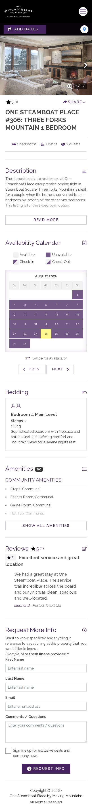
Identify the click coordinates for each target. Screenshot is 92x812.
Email (10, 697)
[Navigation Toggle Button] (83, 11)
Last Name (14, 678)
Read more (46, 220)
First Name (14, 659)
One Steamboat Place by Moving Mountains (46, 796)
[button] (6, 65)
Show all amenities (46, 526)
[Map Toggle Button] (84, 29)
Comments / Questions (25, 717)
